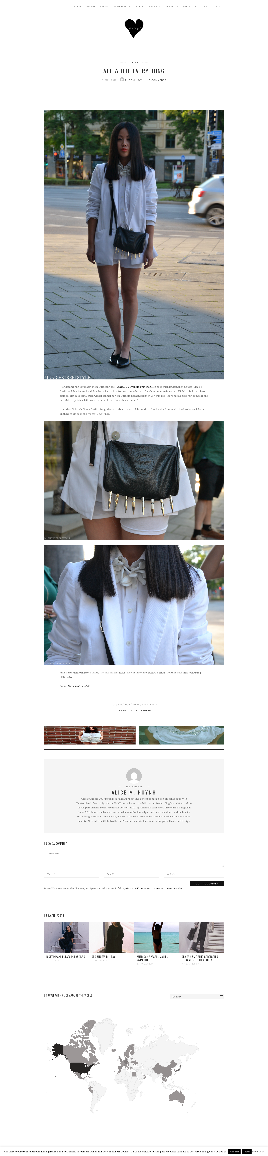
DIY (120, 704)
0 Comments (157, 80)
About (90, 6)
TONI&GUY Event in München (133, 386)
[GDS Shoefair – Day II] (111, 936)
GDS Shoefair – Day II (104, 957)
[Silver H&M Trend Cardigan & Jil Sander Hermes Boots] (201, 936)
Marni (145, 704)
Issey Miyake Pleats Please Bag (65, 957)
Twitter (134, 711)
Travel (104, 6)
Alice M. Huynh (135, 80)
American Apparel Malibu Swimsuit (152, 958)
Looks (134, 62)
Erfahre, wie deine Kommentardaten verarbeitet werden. (149, 888)
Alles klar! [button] (234, 1151)
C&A (113, 704)
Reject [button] (247, 1151)
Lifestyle (171, 6)
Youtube (201, 6)
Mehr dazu (258, 1151)
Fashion (155, 6)
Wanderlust (123, 6)
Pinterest (147, 711)
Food (140, 6)
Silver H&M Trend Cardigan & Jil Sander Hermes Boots (200, 958)
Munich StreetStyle (79, 686)
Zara (154, 704)
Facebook (121, 711)
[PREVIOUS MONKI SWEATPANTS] (90, 735)
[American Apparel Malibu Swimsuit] (156, 936)
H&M (127, 704)
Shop (186, 6)
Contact (218, 6)
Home (78, 6)
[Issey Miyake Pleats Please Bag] (66, 936)
